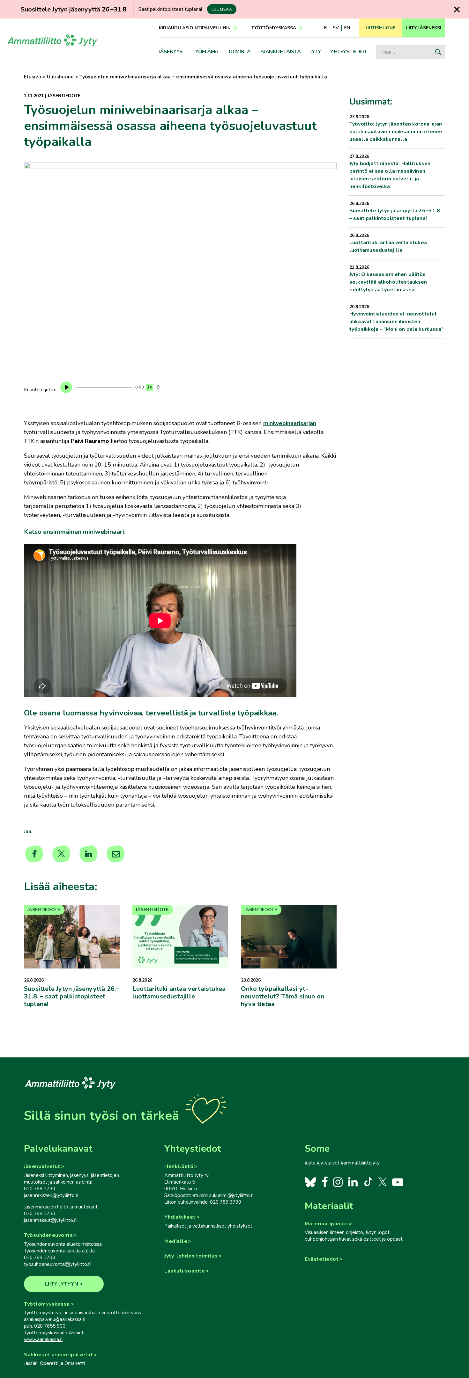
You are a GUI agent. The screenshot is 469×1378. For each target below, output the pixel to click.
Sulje (457, 9)
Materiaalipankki (326, 1223)
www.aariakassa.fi (43, 1339)
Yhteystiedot (348, 51)
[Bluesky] (310, 1181)
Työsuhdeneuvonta (48, 1235)
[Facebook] (324, 1181)
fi (325, 28)
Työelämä (205, 51)
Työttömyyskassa (273, 28)
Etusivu (32, 77)
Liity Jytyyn (61, 1283)
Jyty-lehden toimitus (191, 1255)
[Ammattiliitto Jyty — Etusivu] (52, 42)
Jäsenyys (171, 51)
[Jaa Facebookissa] (34, 854)
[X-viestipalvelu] (382, 1181)
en (347, 28)
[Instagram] (337, 1181)
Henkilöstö (178, 1166)
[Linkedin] (88, 854)
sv (336, 28)
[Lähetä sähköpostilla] (115, 854)
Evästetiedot (322, 1259)
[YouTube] (397, 1181)
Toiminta (239, 51)
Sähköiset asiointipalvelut (58, 1354)
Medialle (175, 1241)
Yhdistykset (180, 1217)
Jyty (315, 51)
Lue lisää (222, 9)
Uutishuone (60, 77)
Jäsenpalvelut (42, 1166)
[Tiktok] (367, 1181)
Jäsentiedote (64, 96)
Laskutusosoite (184, 1270)
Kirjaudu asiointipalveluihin (195, 28)
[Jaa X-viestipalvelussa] (61, 854)
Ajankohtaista (280, 51)
